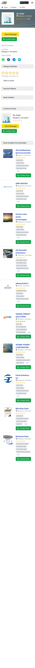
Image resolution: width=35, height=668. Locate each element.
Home (6, 7)
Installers (14, 7)
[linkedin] (14, 59)
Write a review (9, 81)
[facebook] (8, 59)
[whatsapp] (3, 59)
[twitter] (19, 59)
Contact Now (10, 39)
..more (18, 171)
